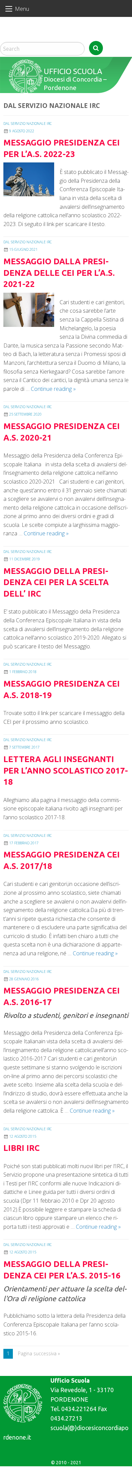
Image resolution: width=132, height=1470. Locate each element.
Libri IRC (21, 1148)
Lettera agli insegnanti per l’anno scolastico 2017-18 (65, 770)
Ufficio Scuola (73, 71)
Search (96, 48)
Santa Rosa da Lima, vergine (30, 37)
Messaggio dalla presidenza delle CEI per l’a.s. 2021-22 (59, 273)
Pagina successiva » (39, 1353)
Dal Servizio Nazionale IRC (27, 123)
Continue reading (53, 389)
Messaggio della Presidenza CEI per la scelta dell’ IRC (56, 582)
